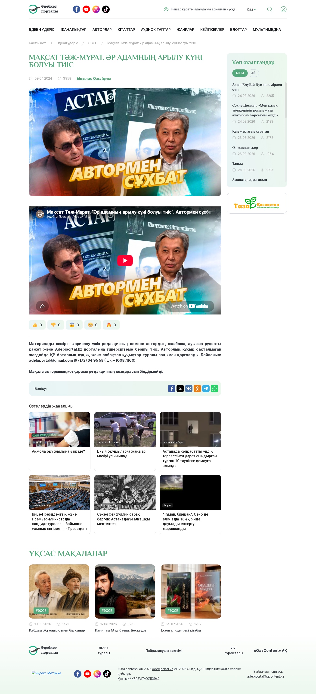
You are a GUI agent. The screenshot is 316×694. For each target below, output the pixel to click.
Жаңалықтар (73, 29)
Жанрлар (185, 29)
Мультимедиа (267, 29)
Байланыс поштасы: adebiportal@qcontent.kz (265, 673)
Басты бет (37, 43)
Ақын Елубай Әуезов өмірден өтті (257, 87)
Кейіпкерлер (212, 29)
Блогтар (238, 29)
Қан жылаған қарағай (250, 131)
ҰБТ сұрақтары (234, 650)
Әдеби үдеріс (41, 29)
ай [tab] (253, 73)
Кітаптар (126, 29)
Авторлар (102, 29)
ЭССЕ (92, 43)
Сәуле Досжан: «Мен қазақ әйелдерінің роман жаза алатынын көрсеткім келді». (255, 110)
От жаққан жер (245, 148)
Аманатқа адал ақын (249, 180)
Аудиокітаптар (155, 29)
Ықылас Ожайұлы (94, 78)
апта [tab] (240, 73)
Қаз (250, 9)
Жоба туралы (103, 650)
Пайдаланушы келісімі (164, 651)
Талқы (237, 164)
